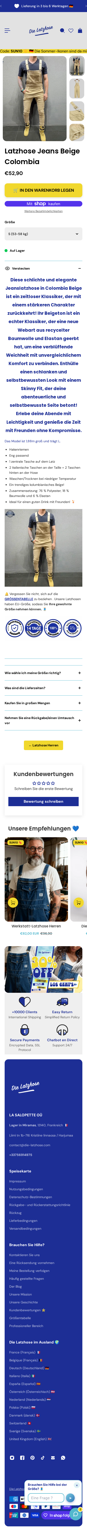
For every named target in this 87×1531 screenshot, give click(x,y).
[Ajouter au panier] (13, 903)
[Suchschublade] (62, 30)
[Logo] (41, 30)
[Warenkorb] (79, 30)
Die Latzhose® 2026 (23, 1489)
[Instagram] (12, 1458)
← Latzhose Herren (43, 745)
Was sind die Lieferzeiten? (25, 688)
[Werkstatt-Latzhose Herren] (36, 879)
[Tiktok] (43, 1458)
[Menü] (7, 31)
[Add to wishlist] (62, 843)
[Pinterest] (32, 1458)
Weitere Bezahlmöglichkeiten (43, 211)
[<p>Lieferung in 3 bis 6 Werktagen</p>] (43, 6)
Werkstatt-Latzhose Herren (36, 926)
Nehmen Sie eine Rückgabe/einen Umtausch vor (39, 720)
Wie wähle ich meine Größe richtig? (33, 673)
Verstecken (21, 268)
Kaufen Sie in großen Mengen (27, 703)
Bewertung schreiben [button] (43, 801)
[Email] (53, 1458)
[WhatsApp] (63, 1458)
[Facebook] (22, 1458)
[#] (43, 969)
